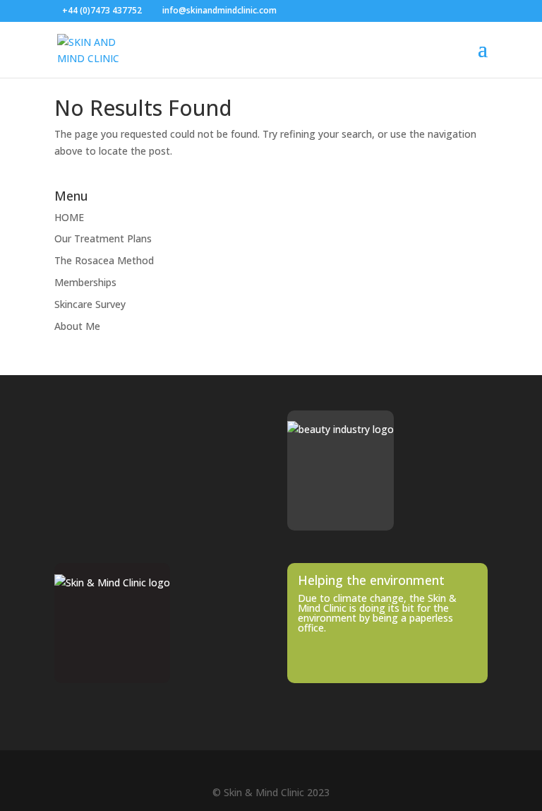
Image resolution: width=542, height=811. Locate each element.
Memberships (85, 282)
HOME (69, 217)
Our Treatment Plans (103, 238)
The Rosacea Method (104, 260)
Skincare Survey (90, 304)
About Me (77, 326)
